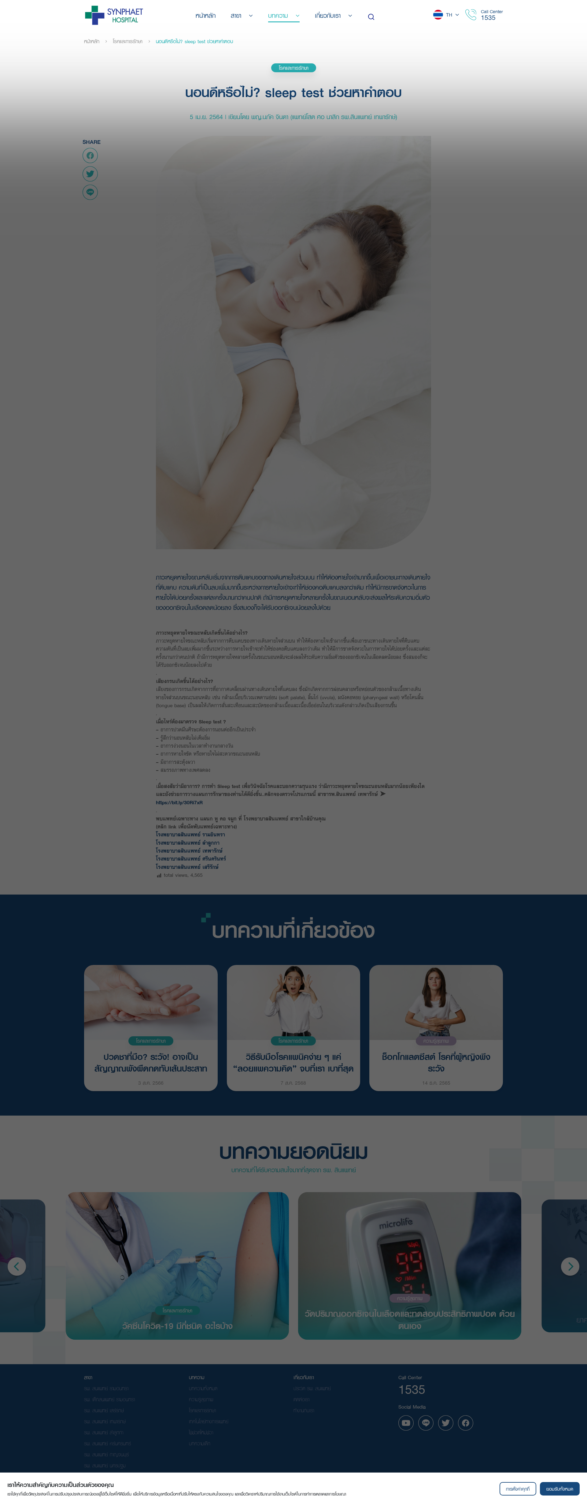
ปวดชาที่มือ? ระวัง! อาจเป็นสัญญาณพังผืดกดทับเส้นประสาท (150, 1061)
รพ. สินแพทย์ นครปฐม (105, 1465)
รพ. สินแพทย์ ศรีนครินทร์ (107, 1443)
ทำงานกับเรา (304, 1410)
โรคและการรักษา (127, 41)
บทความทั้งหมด (203, 1388)
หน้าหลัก (91, 41)
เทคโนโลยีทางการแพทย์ (208, 1421)
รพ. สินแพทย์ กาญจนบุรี (106, 1454)
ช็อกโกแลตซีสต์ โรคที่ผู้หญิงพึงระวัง (436, 1061)
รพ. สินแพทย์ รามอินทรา (106, 1388)
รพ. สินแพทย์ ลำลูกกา (103, 1432)
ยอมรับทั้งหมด (559, 1489)
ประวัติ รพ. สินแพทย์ (312, 1388)
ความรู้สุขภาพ (436, 1040)
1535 (488, 17)
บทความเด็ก (199, 1443)
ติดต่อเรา (301, 1399)
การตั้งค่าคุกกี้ (518, 1489)
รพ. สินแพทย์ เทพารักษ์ (105, 1421)
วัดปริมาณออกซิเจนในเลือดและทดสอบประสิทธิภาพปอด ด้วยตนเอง (410, 1319)
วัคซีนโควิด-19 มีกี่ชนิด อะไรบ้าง (177, 1325)
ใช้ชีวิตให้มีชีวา (201, 1432)
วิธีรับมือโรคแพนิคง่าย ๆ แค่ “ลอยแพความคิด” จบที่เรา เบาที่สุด (293, 1061)
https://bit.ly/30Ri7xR (179, 802)
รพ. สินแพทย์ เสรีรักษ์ (104, 1410)
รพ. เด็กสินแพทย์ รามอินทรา (109, 1399)
